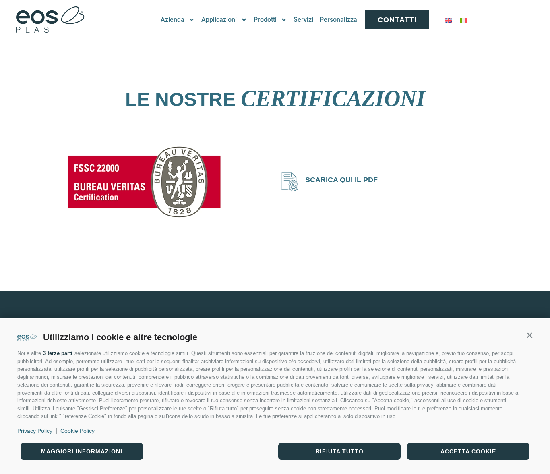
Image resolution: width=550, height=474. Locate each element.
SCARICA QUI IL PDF (341, 180)
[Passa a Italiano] (463, 20)
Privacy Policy (34, 431)
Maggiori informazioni (81, 451)
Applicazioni (219, 19)
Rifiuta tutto (340, 451)
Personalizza (338, 19)
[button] (529, 335)
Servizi (303, 19)
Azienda (172, 19)
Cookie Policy (77, 431)
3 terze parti (57, 353)
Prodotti (265, 19)
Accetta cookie (468, 451)
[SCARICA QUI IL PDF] (289, 182)
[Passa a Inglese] (448, 20)
